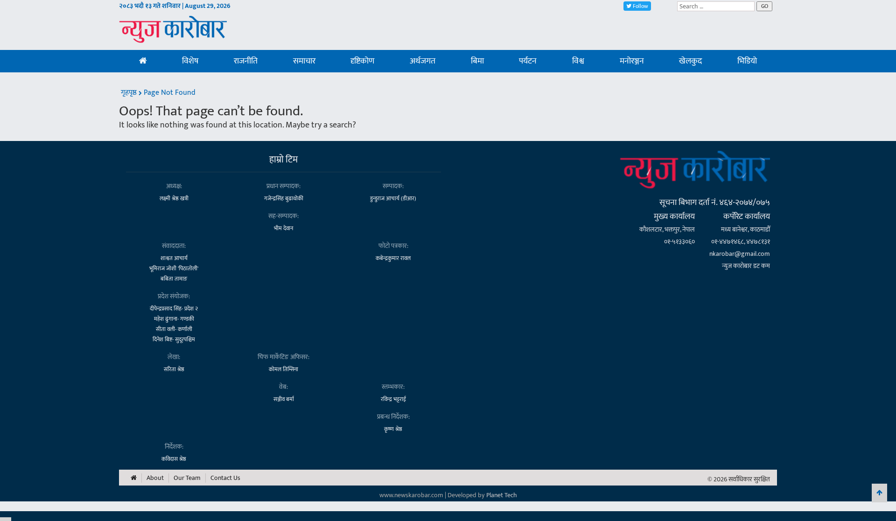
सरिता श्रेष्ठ (174, 369)
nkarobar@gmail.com (739, 253)
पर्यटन (528, 61)
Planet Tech (501, 495)
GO (764, 6)
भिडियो (747, 61)
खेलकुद (690, 61)
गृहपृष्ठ (130, 92)
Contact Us (225, 478)
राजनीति (246, 61)
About (155, 478)
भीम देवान (283, 228)
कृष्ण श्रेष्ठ (393, 429)
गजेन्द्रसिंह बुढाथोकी (283, 198)
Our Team (187, 478)
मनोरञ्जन (632, 61)
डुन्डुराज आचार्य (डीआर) (393, 198)
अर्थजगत (422, 61)
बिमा (477, 61)
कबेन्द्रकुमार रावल (393, 258)
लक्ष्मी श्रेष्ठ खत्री (174, 198)
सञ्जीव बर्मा (283, 399)
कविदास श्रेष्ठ (173, 459)
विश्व (578, 61)
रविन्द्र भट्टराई (393, 399)
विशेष (190, 61)
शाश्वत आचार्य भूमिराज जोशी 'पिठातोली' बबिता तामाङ (173, 268)
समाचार (304, 61)
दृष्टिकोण (362, 61)
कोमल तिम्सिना (283, 369)
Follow (639, 6)
